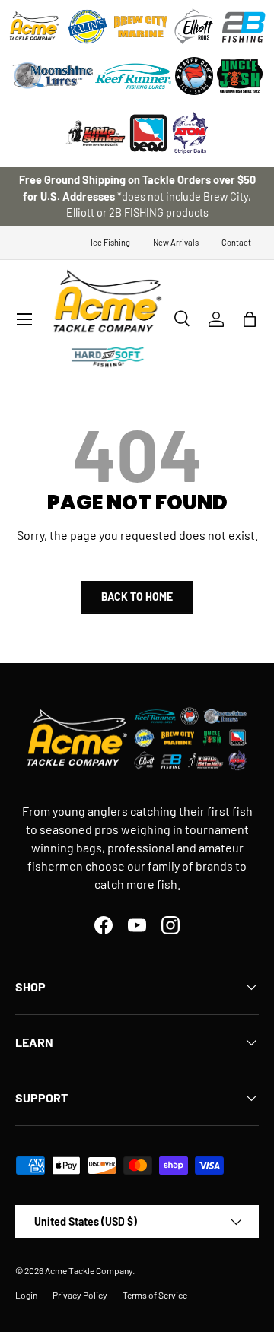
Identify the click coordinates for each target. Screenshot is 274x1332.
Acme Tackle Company (88, 1270)
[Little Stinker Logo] (95, 133)
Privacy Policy (80, 1294)
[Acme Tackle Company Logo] (34, 27)
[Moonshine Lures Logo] (53, 76)
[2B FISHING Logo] (243, 27)
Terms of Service (155, 1294)
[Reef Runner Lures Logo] (133, 76)
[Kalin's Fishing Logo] (87, 27)
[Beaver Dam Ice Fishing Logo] (194, 76)
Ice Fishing (110, 242)
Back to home (137, 596)
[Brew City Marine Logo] (140, 26)
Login (26, 1294)
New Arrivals (176, 242)
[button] (249, 319)
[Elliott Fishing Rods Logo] (194, 27)
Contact (236, 242)
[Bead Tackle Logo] (148, 133)
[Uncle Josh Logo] (240, 76)
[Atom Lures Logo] (190, 133)
